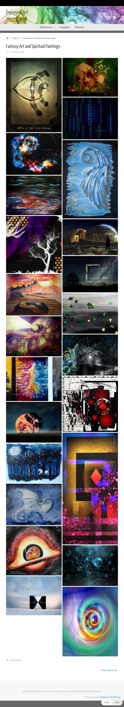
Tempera (104, 697)
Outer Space (107, 670)
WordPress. (115, 697)
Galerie (15, 38)
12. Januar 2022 (16, 52)
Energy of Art (17, 12)
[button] (111, 702)
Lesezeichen (15, 660)
